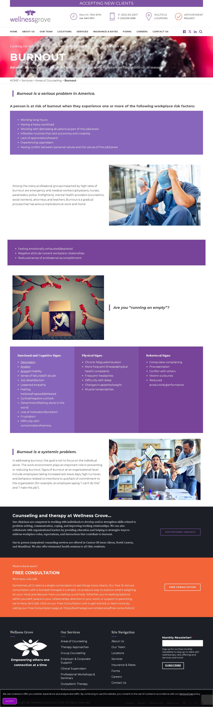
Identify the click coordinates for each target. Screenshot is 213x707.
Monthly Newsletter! (177, 637)
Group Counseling (73, 653)
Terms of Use (186, 694)
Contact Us (160, 31)
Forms (127, 31)
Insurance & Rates (105, 31)
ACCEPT (9, 701)
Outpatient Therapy (74, 684)
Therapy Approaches (75, 647)
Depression (28, 362)
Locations (64, 31)
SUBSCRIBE (173, 665)
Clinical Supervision (73, 668)
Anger (25, 371)
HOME (13, 31)
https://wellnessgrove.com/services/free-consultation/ (99, 608)
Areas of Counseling (48, 80)
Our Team (46, 31)
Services (82, 31)
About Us (28, 31)
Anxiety (25, 366)
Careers (142, 31)
